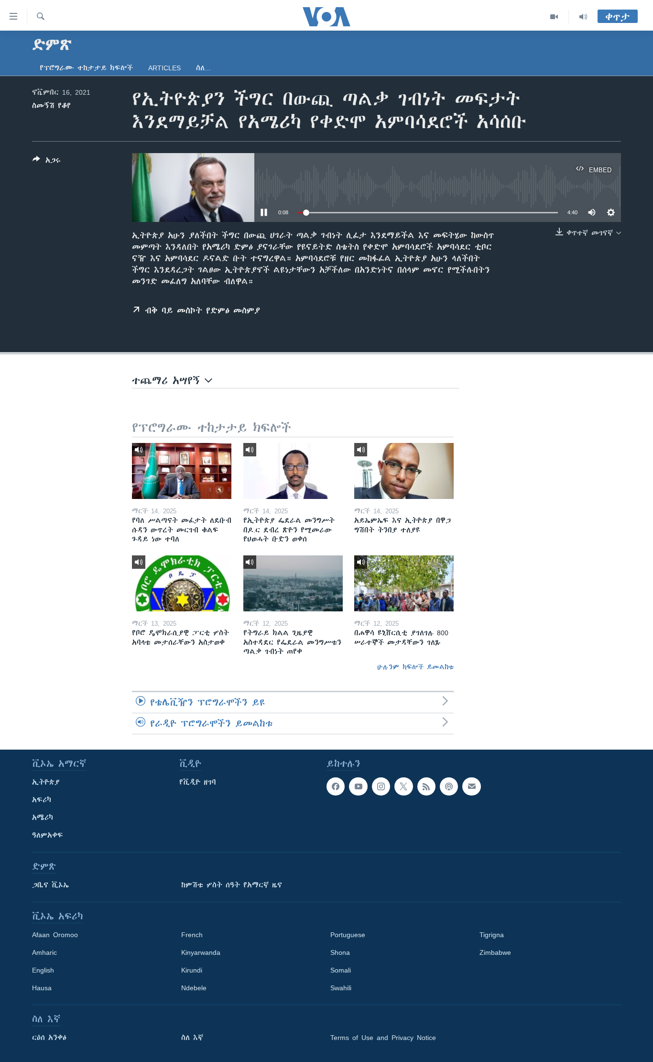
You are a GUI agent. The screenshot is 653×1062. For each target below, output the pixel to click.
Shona (340, 952)
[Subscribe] (471, 786)
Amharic (44, 952)
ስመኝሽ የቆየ (51, 105)
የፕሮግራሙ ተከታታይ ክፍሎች (86, 68)
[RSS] (426, 786)
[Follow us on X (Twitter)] (403, 786)
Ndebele (194, 988)
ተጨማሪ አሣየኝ (168, 381)
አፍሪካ (41, 800)
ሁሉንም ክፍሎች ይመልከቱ (415, 667)
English (43, 970)
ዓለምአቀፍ (47, 835)
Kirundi (191, 970)
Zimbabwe (495, 952)
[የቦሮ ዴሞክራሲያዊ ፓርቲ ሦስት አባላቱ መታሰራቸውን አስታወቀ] (181, 583)
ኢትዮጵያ (46, 782)
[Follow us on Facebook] (335, 786)
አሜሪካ (42, 817)
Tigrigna (491, 934)
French (192, 934)
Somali (340, 970)
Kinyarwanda (200, 952)
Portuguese (347, 934)
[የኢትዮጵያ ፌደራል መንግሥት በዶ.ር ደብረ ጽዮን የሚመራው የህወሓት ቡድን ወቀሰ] (293, 471)
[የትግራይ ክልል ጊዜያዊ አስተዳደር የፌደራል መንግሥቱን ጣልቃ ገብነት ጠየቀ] (293, 583)
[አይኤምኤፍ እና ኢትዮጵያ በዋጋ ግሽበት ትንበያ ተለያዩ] (404, 471)
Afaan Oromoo (55, 934)
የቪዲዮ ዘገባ (197, 782)
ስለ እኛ (192, 1037)
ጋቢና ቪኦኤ (50, 885)
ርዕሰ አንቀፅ (49, 1037)
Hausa (42, 988)
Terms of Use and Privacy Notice (383, 1037)
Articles (164, 68)
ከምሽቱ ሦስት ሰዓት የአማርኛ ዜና (231, 885)
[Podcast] (449, 786)
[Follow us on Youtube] (358, 786)
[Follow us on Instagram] (381, 786)
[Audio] (583, 17)
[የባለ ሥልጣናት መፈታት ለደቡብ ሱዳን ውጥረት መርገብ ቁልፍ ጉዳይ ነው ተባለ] (181, 471)
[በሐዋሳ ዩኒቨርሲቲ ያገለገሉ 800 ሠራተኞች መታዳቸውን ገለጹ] (404, 583)
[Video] (554, 17)
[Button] (47, 162)
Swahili (340, 988)
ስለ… (203, 68)
